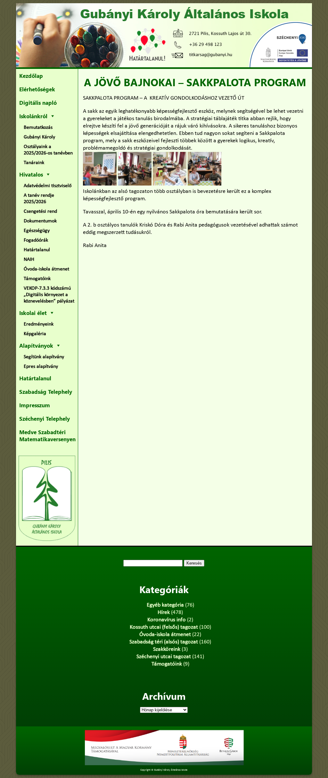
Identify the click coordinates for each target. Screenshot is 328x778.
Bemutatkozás (38, 127)
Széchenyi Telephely (44, 418)
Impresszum (34, 405)
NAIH (29, 259)
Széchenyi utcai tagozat (163, 657)
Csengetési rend (40, 211)
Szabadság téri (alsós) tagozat (163, 642)
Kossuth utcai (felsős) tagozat (164, 627)
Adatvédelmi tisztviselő (47, 185)
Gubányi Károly (39, 137)
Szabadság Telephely (45, 391)
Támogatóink (37, 278)
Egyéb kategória (165, 605)
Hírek (164, 612)
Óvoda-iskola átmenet (46, 269)
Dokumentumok (40, 221)
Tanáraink (34, 162)
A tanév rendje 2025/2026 (39, 198)
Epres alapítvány (41, 366)
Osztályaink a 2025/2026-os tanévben (48, 150)
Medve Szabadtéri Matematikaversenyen (47, 435)
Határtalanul (37, 249)
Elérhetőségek (37, 89)
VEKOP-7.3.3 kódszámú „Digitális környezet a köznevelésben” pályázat (49, 295)
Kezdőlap (31, 75)
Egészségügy (37, 230)
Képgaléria (35, 333)
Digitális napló (38, 102)
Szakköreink (166, 649)
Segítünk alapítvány (44, 357)
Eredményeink (38, 324)
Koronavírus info (166, 620)
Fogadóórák (36, 240)
